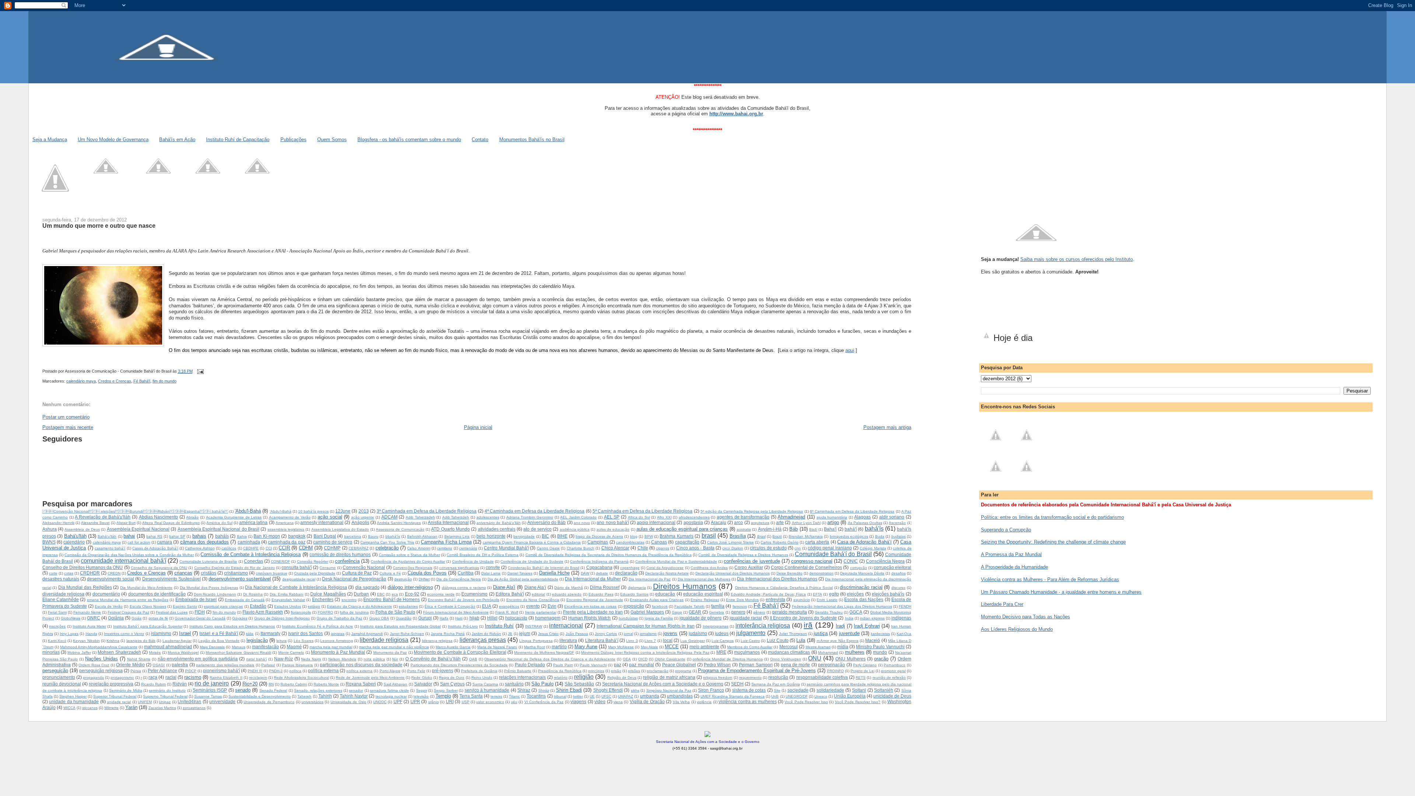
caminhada (249, 542)
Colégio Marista (873, 548)
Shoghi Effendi (608, 690)
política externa (359, 671)
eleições (855, 593)
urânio (433, 702)
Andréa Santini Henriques (399, 523)
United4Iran (189, 701)
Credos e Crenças (114, 381)
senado (243, 690)
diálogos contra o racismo (464, 588)
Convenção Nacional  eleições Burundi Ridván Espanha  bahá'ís (135, 511)
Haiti (458, 618)
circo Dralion (732, 548)
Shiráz (543, 690)
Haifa (444, 618)
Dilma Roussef (605, 587)
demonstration (821, 573)
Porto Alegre (390, 671)
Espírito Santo (185, 606)
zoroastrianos (194, 708)
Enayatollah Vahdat (288, 600)
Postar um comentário (66, 417)
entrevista (775, 599)
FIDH (200, 612)
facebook (660, 606)
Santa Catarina (485, 684)
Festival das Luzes (172, 612)
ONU (814, 658)
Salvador (423, 683)
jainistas (338, 634)
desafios (898, 573)
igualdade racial (746, 617)
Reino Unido (481, 677)
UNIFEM (145, 702)
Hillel (492, 617)
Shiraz (523, 690)
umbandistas (680, 696)
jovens (670, 633)
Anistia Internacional (448, 522)
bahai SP (177, 536)
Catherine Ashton (199, 548)
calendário (74, 542)
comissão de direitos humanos (340, 554)
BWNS (49, 542)
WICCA (69, 708)
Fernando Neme (87, 612)
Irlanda (91, 634)
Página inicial (478, 427)
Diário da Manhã (568, 588)
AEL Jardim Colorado (578, 517)
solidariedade (830, 690)
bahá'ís (874, 529)
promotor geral (893, 671)
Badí (813, 529)
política (295, 671)
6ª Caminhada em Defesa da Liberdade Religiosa (852, 511)
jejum (524, 633)
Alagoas (862, 516)
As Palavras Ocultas (865, 523)
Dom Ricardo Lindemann (215, 594)
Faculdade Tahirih (689, 606)
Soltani (859, 690)
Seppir (421, 690)
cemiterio (444, 548)
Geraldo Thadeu (829, 612)
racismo (192, 677)
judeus (722, 633)
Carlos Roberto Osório (779, 542)
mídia (842, 646)
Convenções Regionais (412, 568)
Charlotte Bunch (580, 548)
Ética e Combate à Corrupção (449, 606)
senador (356, 690)
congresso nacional (811, 561)
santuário (514, 683)
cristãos (208, 572)
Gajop (677, 612)
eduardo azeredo (566, 594)
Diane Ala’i (535, 587)
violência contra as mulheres (747, 701)
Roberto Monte (326, 684)
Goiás (137, 618)
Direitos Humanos (684, 586)
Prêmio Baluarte (517, 671)
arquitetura (760, 523)
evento (533, 606)
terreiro (496, 696)
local (667, 640)
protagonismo (122, 677)
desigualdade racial (298, 579)
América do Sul (219, 523)
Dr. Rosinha (253, 594)
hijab (474, 617)
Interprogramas (716, 626)
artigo (833, 522)
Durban (361, 593)
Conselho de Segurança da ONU (159, 568)
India (849, 618)
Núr (395, 659)
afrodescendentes (694, 517)
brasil (709, 536)
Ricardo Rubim (153, 684)
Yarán (131, 707)
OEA (627, 659)
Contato (480, 139)
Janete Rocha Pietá (448, 634)
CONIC (850, 561)
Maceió (872, 640)
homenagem (547, 617)
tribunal (560, 696)
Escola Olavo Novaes (148, 606)
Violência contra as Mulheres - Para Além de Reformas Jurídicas (1050, 579)
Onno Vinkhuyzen (785, 659)
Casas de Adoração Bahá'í (155, 548)
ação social (330, 517)
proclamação (657, 671)
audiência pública (575, 529)
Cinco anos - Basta (695, 547)
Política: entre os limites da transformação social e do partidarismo (1052, 517)
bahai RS (154, 536)
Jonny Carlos (606, 634)
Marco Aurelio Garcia (453, 647)
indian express (872, 618)
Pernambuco (894, 665)
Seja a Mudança (49, 139)
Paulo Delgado (530, 664)
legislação (257, 640)
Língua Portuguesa (535, 641)
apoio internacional (656, 522)
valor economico (490, 702)
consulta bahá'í (297, 567)
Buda (879, 536)
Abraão (192, 517)
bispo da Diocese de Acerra (599, 536)
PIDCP (190, 671)
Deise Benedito (789, 573)
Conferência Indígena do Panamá (599, 561)
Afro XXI (664, 517)
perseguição (55, 670)
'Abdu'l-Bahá (248, 511)
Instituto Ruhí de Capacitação (237, 139)
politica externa (323, 670)
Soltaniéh (883, 690)
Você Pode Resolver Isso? (857, 702)
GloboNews (70, 618)
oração (881, 658)
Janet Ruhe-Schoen (407, 634)
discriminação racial (861, 587)
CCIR (284, 548)
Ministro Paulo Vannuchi (880, 646)
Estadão (258, 606)
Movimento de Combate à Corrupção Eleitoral (460, 652)
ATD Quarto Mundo (450, 529)
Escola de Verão (109, 606)
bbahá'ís (392, 536)
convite (493, 567)
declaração (626, 572)
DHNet (424, 579)
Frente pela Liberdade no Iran (593, 612)
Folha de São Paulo (395, 612)
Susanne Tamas (208, 696)
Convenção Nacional (364, 567)
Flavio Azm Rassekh (262, 612)
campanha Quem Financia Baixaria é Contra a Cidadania (532, 542)
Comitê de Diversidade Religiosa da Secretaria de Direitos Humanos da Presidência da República (608, 555)
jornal (628, 634)
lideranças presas (483, 640)
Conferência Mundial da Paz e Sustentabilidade (676, 561)
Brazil (777, 536)
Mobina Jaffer (79, 652)
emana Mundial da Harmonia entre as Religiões (127, 600)
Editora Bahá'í (510, 593)
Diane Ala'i (504, 587)
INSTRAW (533, 626)
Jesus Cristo (548, 634)
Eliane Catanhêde (60, 599)
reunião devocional (61, 683)
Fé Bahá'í (141, 381)
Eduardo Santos (634, 594)
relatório (560, 677)
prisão (616, 671)
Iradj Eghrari (867, 626)
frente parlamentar (540, 612)
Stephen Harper (73, 696)
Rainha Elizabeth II (226, 677)
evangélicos (509, 606)
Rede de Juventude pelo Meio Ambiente (370, 677)
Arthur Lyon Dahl (806, 523)
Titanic (514, 696)
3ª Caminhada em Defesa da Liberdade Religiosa (427, 511)
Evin (552, 606)
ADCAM (389, 516)
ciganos (662, 548)
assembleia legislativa (286, 529)
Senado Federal (273, 690)
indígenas (901, 617)
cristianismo (236, 572)
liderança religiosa (437, 641)
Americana (285, 523)
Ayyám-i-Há (770, 529)
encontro (349, 600)
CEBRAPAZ (358, 548)
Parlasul (268, 665)
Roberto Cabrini (293, 684)
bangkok (296, 536)
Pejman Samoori (755, 664)
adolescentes (487, 517)
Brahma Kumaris (676, 536)
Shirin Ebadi (569, 690)
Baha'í (830, 529)
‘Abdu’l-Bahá (280, 511)
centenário (468, 548)
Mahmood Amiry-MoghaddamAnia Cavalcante (98, 647)
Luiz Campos (723, 641)
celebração (387, 548)
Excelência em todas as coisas (590, 606)
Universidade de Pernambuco (269, 702)
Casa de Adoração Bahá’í (864, 542)
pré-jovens (442, 670)
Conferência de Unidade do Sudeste (531, 561)
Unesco (820, 696)
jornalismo (648, 634)
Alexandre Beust (95, 523)
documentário (106, 593)
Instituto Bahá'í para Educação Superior (147, 626)
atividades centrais (497, 529)
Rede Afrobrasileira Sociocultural (301, 677)
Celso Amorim (418, 548)
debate (602, 573)
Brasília (738, 536)
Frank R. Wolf (506, 612)
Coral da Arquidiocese (665, 568)
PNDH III (255, 671)
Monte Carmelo (291, 652)
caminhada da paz (286, 542)
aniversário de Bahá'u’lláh (498, 523)
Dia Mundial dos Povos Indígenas (209, 588)
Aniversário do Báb (546, 522)
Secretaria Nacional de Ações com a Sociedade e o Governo (663, 683)
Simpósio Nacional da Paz (668, 690)
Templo (443, 696)
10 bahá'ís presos (313, 511)
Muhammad (828, 652)
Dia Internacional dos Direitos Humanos (777, 578)
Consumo (327, 568)
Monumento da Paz (390, 652)
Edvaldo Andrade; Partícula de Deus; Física (768, 594)
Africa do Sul (639, 517)
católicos (228, 548)
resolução (778, 677)
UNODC (380, 702)
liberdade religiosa (384, 640)
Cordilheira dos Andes (709, 568)
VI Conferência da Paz (543, 702)
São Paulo (542, 684)
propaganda (93, 677)
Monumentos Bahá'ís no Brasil (532, 139)
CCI (269, 548)
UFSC (606, 696)
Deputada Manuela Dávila (862, 573)
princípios (596, 671)
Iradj (840, 626)
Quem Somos (332, 139)
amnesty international (321, 522)
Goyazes (239, 618)
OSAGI (159, 665)
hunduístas (628, 618)
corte (53, 573)
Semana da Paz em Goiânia (775, 684)
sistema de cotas (749, 690)
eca (395, 594)
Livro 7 (650, 641)
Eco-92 (412, 593)
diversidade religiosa (63, 593)
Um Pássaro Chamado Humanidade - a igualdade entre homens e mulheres (1061, 592)
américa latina (253, 522)
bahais (199, 536)
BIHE (562, 536)
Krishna (112, 641)
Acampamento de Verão (290, 517)
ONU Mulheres (850, 658)
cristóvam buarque (271, 573)
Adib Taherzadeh (420, 517)
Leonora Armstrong (336, 641)
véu (514, 702)
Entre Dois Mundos (742, 600)
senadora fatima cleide (389, 690)
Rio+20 (250, 684)
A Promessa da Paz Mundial (1011, 554)
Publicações (293, 139)
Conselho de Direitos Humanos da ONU (82, 567)
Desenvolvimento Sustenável (171, 578)
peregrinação (831, 664)
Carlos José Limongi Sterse (730, 542)
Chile (642, 547)
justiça (821, 633)
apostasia (693, 522)
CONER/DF (280, 561)
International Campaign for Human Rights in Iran (646, 626)
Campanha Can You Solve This (387, 542)
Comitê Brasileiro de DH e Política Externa (482, 555)
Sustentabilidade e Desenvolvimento (259, 696)
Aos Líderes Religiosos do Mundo (1017, 629)
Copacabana (599, 567)
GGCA (855, 612)
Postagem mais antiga (887, 427)
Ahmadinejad (791, 517)
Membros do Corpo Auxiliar (749, 647)
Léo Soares (304, 641)
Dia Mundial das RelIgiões (85, 587)
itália (250, 634)
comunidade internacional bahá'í (123, 561)
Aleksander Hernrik (58, 523)
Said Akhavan (395, 684)
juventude (849, 633)
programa (683, 671)
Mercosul (788, 646)
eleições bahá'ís (888, 593)
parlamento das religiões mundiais (225, 665)
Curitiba (466, 572)
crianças (183, 573)
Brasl (761, 536)
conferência (347, 561)
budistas (898, 536)
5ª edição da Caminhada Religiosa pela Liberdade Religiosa (751, 511)
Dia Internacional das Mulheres (704, 579)
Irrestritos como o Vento (124, 634)
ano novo (582, 523)
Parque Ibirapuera (297, 665)
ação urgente (362, 517)
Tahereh (304, 696)
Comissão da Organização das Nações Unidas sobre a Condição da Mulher (129, 555)
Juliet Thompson (793, 634)
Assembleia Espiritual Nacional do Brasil (218, 529)
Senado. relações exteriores (318, 690)
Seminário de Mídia (125, 690)
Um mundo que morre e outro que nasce (99, 225)
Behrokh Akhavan (422, 536)
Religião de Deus (621, 677)
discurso (898, 588)
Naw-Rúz (283, 658)
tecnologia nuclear (391, 696)
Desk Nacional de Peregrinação (354, 578)
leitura (281, 641)
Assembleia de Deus (82, 529)
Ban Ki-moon (267, 536)
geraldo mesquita (789, 612)
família (717, 606)
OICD (642, 659)
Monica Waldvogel (183, 652)
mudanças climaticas (789, 652)
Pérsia (135, 671)
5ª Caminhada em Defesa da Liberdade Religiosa (643, 511)
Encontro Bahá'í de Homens (391, 599)
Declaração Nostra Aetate (667, 573)
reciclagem (258, 677)
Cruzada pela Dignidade (314, 573)
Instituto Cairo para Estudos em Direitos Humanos (232, 626)
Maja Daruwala (212, 647)
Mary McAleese (621, 647)
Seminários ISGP (210, 690)
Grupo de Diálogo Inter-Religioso (282, 618)
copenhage (630, 568)
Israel (185, 633)
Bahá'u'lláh (75, 536)
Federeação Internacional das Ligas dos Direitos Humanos (842, 606)
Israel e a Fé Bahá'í (218, 633)
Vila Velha (681, 702)
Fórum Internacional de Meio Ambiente (456, 612)
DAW (585, 573)
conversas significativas (459, 568)
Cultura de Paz (357, 572)
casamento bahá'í (110, 548)
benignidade (524, 536)
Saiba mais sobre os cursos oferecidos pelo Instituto (1076, 259)
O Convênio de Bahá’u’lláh (433, 658)
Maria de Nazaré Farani (497, 647)
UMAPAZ (625, 696)
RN (271, 684)
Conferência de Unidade (473, 561)
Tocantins (536, 696)
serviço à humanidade (487, 690)
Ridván (179, 683)
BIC (545, 536)
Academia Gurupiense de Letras (234, 517)
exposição (633, 606)
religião (584, 677)
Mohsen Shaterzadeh (119, 652)
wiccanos (90, 708)
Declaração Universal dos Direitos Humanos (732, 573)
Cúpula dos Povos (427, 573)
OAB (473, 659)
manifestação (265, 646)
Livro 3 (631, 641)
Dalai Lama (490, 573)
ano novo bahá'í (613, 522)
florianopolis (301, 612)
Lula (800, 640)
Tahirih (325, 696)
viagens (578, 701)
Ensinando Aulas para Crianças (657, 600)
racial (171, 677)
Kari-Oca (904, 634)
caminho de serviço (332, 542)
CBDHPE (251, 548)
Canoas (659, 542)
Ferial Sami (57, 612)
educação (665, 593)
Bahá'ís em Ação (177, 139)
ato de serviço (537, 529)
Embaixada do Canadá (245, 600)
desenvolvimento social (110, 578)
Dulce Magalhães (328, 593)
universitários (312, 702)
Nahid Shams (138, 659)
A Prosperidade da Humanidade (1014, 567)
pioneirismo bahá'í (221, 670)
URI (450, 701)
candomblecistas (630, 542)
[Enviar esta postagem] (200, 371)
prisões (634, 671)
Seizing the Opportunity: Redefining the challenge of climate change (1053, 542)
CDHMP (332, 547)
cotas (68, 573)
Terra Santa (471, 696)
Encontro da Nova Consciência (532, 600)
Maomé (294, 646)
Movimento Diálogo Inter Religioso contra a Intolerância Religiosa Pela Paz (645, 652)
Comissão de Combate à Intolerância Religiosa (250, 554)
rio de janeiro (212, 683)
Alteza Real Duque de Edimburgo (171, 523)
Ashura (49, 529)
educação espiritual (703, 593)
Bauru (373, 536)
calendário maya (81, 381)
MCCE (672, 646)
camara (164, 542)
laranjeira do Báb (141, 641)
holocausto (516, 617)
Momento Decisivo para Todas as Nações (1025, 616)
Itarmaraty (270, 633)
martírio (559, 646)
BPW (648, 536)
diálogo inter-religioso (410, 587)
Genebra (716, 612)
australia (744, 529)
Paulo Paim (563, 665)
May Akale (649, 647)
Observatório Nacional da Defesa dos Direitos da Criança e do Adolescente (549, 659)
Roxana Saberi (361, 683)
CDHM (306, 548)
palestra (180, 664)
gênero (759, 612)
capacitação (687, 542)
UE (592, 696)
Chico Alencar (615, 547)
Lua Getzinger (692, 641)
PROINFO (835, 671)
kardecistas (880, 634)
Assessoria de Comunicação (400, 529)
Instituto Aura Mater (89, 626)
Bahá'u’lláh (107, 536)
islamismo (161, 633)
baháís (222, 536)
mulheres (854, 652)
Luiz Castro (750, 641)
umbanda (649, 696)
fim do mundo (165, 381)
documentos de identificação (157, 593)
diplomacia (637, 588)
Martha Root (534, 647)
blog (633, 536)
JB (510, 634)
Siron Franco (711, 690)
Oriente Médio (130, 664)
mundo (880, 652)
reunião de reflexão (889, 677)
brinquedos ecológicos (849, 536)
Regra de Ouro (451, 677)
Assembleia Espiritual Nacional (138, 529)
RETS (861, 677)
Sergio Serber (445, 690)
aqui (849, 350)
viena (618, 702)
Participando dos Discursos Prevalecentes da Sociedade (459, 665)
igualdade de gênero (700, 617)
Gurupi (425, 617)
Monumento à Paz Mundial (338, 652)
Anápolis (360, 522)
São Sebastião (579, 683)
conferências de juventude (752, 561)
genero (738, 612)
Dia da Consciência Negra (458, 579)
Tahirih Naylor (354, 696)
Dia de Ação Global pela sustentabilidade (523, 579)
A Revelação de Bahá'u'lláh (102, 516)
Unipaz (165, 702)
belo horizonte (490, 536)
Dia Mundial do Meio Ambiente (146, 588)
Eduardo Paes (600, 594)
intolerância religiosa (763, 625)
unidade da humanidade (74, 701)
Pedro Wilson (717, 664)
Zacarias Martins (162, 708)
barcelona (352, 536)
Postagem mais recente (67, 427)
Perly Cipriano (865, 665)
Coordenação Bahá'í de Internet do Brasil (543, 568)
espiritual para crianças (223, 606)
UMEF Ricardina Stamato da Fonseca (732, 696)
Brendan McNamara (805, 536)
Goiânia (116, 617)
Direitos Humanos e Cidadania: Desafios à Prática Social (784, 588)
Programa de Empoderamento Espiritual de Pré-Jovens (756, 670)
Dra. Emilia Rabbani (287, 594)
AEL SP (612, 516)
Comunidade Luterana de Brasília (208, 561)
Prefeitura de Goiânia (479, 671)
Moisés (155, 652)
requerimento (750, 677)
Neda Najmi (311, 659)
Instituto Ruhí (499, 626)
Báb (793, 529)
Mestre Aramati (818, 647)
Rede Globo (421, 677)
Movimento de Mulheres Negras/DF (544, 652)
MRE (721, 652)
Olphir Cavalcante (670, 659)
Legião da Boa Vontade (219, 641)
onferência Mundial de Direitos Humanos (727, 659)
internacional (566, 625)
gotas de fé (158, 618)
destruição (403, 579)
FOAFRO (325, 612)
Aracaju (718, 522)
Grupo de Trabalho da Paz (339, 618)
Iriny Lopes (69, 634)
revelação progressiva (111, 683)
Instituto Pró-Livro (463, 626)
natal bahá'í (256, 659)
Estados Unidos (287, 606)
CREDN (114, 573)
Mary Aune (585, 646)
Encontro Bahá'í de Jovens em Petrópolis (463, 600)
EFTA (817, 594)
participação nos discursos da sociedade (361, 664)
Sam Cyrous (452, 683)
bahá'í (851, 529)
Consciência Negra (885, 561)
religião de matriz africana (669, 677)
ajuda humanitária (832, 517)
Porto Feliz (416, 671)
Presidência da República (559, 671)
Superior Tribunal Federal (114, 696)
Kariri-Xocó (57, 641)
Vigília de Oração (647, 701)
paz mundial (641, 664)
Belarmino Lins (456, 536)
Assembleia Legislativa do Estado (340, 529)
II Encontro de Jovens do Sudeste (803, 617)
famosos (740, 606)
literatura (568, 640)
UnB (775, 696)
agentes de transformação (743, 516)
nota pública (374, 659)
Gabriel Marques (647, 612)
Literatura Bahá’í (601, 640)
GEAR (695, 612)
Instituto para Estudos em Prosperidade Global (400, 626)
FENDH (905, 606)
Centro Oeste (548, 548)
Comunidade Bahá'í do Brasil (833, 554)
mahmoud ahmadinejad (168, 646)
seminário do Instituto (167, 690)
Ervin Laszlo (827, 600)
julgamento (750, 633)
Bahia (242, 536)
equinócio (801, 600)
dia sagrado (367, 587)
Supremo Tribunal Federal (165, 696)
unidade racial (119, 702)
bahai (129, 536)
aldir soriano (892, 516)
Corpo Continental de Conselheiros (806, 567)
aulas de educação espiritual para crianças (682, 529)
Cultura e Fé (390, 573)
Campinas (597, 542)
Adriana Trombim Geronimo (529, 517)
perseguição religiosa (101, 670)
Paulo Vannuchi (593, 665)
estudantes (408, 606)
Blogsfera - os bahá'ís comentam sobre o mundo (409, 139)
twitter (578, 696)
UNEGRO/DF (797, 696)
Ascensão (897, 523)
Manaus (238, 647)
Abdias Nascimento (158, 516)
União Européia (850, 696)
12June (342, 511)
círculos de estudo (768, 547)
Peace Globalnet (679, 664)
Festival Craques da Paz (128, 612)
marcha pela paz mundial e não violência (394, 647)
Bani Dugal (325, 536)
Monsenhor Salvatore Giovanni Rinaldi (238, 652)
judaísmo (698, 633)
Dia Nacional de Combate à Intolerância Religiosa (296, 587)
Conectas (253, 561)
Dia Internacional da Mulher (593, 578)
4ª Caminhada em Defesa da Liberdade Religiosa (535, 511)
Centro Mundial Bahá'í (506, 547)
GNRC (93, 617)
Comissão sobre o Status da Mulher (409, 555)
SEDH (737, 683)
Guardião (404, 618)
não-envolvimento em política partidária (198, 658)
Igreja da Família (658, 618)
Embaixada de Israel (196, 599)
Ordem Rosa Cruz (93, 665)
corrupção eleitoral (892, 567)
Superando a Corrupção (1006, 530)
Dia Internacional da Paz (650, 579)
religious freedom (717, 677)
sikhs (635, 690)
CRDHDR (90, 572)
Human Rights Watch (589, 617)
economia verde (440, 594)
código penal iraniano (830, 547)
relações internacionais (522, 677)
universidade (222, 701)
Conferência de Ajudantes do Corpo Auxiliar (408, 561)
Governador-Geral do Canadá (200, 618)
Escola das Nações (863, 599)
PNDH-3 (276, 671)
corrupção (858, 568)
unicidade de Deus (892, 696)
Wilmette (111, 708)
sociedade (797, 690)
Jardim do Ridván (486, 634)
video (599, 701)
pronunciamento (58, 677)
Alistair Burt (126, 523)
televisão (421, 696)
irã (808, 625)
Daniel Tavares (519, 573)
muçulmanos (747, 652)
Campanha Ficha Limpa (446, 542)
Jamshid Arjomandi (367, 634)
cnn (797, 548)
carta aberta (817, 542)
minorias (51, 652)
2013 (364, 511)
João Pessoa (577, 634)
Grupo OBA (379, 618)
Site (777, 690)
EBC (381, 594)
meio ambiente (704, 646)
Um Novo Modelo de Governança (113, 139)
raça (153, 677)
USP (465, 702)
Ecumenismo (474, 593)
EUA (486, 606)
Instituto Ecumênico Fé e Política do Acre (317, 626)
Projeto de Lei (862, 671)
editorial (538, 594)
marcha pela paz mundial (331, 647)
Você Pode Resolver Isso (806, 702)
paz (617, 664)
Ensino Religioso (705, 600)
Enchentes (322, 599)
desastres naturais (60, 578)
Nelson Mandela (342, 659)
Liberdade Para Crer (1002, 604)
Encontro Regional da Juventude (594, 600)
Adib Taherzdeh (455, 517)
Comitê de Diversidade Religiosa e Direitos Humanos (743, 555)
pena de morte (795, 664)
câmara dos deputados (204, 542)
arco (738, 522)
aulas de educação (613, 529)
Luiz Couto (778, 640)
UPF (398, 701)
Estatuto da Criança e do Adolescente (359, 606)
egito (834, 593)
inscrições (57, 626)
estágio (314, 606)
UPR (415, 701)
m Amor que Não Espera (838, 641)
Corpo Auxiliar (748, 567)
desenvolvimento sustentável (240, 579)
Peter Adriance (162, 670)
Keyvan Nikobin (86, 641)
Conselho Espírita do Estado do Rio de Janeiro (234, 568)
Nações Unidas (101, 658)
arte (780, 522)
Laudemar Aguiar (177, 641)
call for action (138, 542)
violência (704, 702)
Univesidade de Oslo (348, 702)
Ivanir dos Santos (305, 633)
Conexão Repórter (312, 561)
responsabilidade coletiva (822, 677)
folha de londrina (354, 612)
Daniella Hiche (554, 573)
